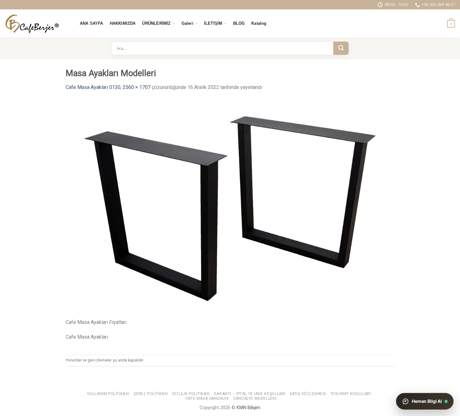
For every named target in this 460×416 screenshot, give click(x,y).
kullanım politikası (108, 394)
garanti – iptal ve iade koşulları (249, 394)
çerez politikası (150, 394)
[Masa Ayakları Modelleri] (230, 208)
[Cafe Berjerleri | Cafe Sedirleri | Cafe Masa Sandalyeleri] (36, 23)
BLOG (239, 23)
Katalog (258, 23)
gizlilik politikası (191, 394)
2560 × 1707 (137, 87)
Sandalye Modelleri (254, 398)
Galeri (187, 23)
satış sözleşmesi (307, 394)
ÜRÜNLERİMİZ (156, 23)
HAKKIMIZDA (123, 23)
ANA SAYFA (91, 23)
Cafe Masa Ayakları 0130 (93, 87)
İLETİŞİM (213, 23)
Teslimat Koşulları (350, 394)
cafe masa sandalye (207, 398)
